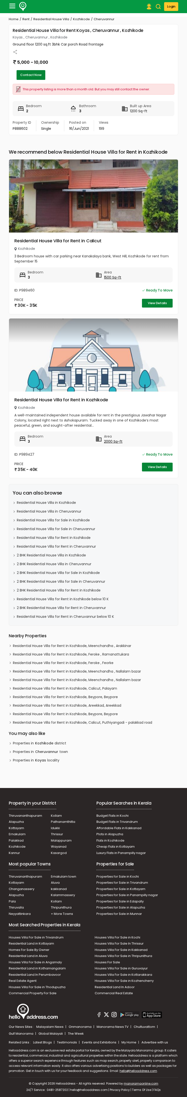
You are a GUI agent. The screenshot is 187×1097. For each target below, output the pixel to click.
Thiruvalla (16, 907)
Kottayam (16, 828)
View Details (157, 303)
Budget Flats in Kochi (112, 815)
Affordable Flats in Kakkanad (118, 828)
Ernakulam (17, 834)
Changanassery (21, 889)
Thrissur (57, 834)
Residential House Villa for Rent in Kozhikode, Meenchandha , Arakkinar (72, 645)
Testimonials (67, 1042)
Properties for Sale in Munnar (119, 913)
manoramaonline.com (141, 1083)
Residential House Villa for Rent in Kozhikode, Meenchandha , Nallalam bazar (77, 671)
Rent (25, 19)
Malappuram (61, 840)
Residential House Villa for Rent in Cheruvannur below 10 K (65, 616)
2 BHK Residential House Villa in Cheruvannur (54, 564)
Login (171, 6)
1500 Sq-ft (112, 277)
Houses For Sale (107, 962)
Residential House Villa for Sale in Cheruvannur (56, 528)
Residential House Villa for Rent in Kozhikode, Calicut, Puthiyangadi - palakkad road (82, 722)
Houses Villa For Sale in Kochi (117, 937)
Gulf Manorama (21, 1033)
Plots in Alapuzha (109, 834)
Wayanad (58, 846)
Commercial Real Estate (114, 993)
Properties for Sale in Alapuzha (120, 907)
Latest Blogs (43, 1042)
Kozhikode (81, 19)
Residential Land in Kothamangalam (37, 968)
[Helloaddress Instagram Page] (114, 1015)
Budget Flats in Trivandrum (117, 821)
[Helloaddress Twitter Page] (106, 1015)
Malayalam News (50, 1026)
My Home (129, 1042)
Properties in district (39, 743)
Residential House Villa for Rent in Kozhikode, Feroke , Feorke (63, 662)
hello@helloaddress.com (138, 1071)
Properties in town (40, 751)
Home (14, 19)
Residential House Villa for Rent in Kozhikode (61, 400)
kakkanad (59, 889)
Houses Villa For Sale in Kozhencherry (124, 980)
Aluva (55, 882)
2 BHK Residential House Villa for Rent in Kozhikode (59, 590)
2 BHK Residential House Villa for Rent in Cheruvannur (61, 607)
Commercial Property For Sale (32, 993)
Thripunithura (61, 907)
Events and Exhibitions (99, 1042)
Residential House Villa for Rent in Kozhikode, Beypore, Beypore (65, 696)
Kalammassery (63, 895)
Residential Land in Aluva (28, 956)
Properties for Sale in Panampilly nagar (127, 895)
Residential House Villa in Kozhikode (46, 502)
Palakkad (16, 840)
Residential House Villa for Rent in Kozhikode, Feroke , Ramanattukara (71, 654)
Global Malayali (51, 1033)
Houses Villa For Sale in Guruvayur (121, 968)
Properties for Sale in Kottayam (120, 889)
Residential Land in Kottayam (31, 943)
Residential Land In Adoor (115, 987)
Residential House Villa (51, 19)
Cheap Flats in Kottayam (115, 846)
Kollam (56, 815)
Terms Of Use (141, 1090)
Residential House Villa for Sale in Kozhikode (53, 520)
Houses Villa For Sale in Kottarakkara (123, 974)
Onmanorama (80, 1026)
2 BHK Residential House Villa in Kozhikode (51, 555)
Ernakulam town (63, 876)
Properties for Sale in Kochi (117, 876)
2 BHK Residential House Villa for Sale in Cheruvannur (61, 581)
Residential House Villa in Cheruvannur (49, 511)
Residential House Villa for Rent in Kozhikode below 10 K (63, 599)
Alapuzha (16, 821)
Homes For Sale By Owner (29, 949)
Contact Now (31, 75)
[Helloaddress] (22, 6)
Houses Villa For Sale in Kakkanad (121, 949)
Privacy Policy (120, 1090)
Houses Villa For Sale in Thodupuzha (37, 987)
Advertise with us (154, 1042)
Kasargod (59, 853)
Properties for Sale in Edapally (120, 901)
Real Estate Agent (23, 980)
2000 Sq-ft (113, 441)
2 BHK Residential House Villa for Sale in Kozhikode (58, 572)
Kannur (14, 853)
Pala (12, 901)
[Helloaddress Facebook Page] (99, 1015)
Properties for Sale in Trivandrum (122, 882)
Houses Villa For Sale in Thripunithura (123, 956)
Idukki (55, 828)
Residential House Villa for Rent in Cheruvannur (56, 546)
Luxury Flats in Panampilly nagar (121, 853)
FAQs (157, 1090)
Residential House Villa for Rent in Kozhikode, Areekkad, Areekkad (67, 705)
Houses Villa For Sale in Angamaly (35, 962)
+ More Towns (62, 913)
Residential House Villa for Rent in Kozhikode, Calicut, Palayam (65, 688)
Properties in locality (36, 760)
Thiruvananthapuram (25, 815)
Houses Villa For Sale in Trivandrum (36, 937)
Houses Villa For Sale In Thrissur (119, 943)
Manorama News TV (113, 1026)
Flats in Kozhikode (110, 840)
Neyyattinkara (20, 913)
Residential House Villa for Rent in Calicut (57, 241)
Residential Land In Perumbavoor (35, 974)
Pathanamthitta (63, 821)
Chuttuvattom (145, 1026)
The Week (76, 1033)
